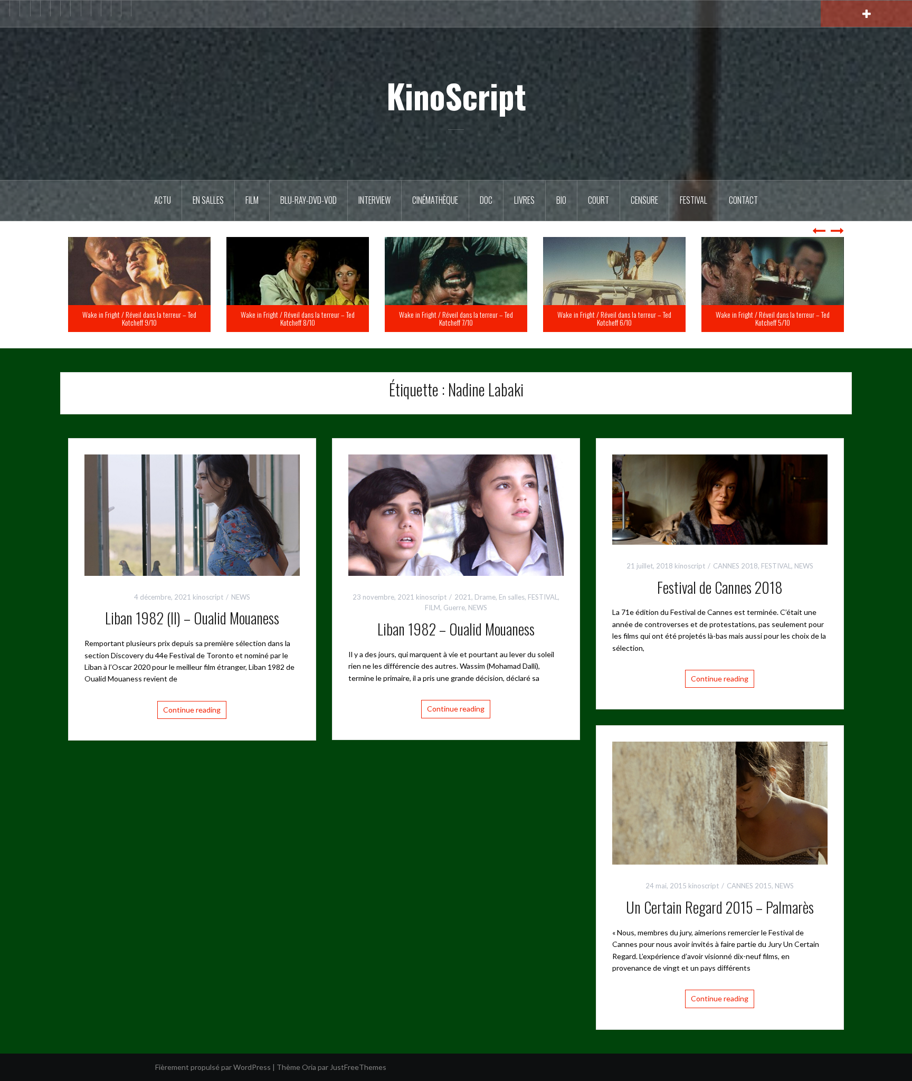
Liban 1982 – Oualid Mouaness (456, 629)
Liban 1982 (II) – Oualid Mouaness (192, 618)
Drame (485, 597)
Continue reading (192, 709)
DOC (486, 200)
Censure (644, 200)
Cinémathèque (435, 200)
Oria (309, 1067)
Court (598, 200)
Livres (524, 200)
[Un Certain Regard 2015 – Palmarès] (720, 802)
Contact (743, 200)
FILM (252, 200)
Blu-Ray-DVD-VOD (308, 200)
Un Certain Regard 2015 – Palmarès (720, 907)
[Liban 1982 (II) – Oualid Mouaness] (192, 513)
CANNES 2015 (749, 885)
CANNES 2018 (735, 566)
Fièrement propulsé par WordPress (213, 1067)
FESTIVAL (543, 597)
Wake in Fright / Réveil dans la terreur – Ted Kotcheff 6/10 (773, 318)
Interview (374, 200)
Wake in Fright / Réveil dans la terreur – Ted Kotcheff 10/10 (139, 318)
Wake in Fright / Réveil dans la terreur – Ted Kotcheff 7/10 (614, 318)
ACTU (162, 200)
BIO (561, 200)
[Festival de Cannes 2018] (720, 498)
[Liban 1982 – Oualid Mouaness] (456, 513)
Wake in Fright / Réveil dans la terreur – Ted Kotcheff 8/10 (456, 318)
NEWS (240, 597)
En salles (208, 200)
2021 (462, 597)
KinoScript (456, 95)
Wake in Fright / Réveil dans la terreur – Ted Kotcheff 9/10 (298, 318)
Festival (693, 200)
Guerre (454, 607)
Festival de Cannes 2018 (720, 587)
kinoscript (208, 597)
